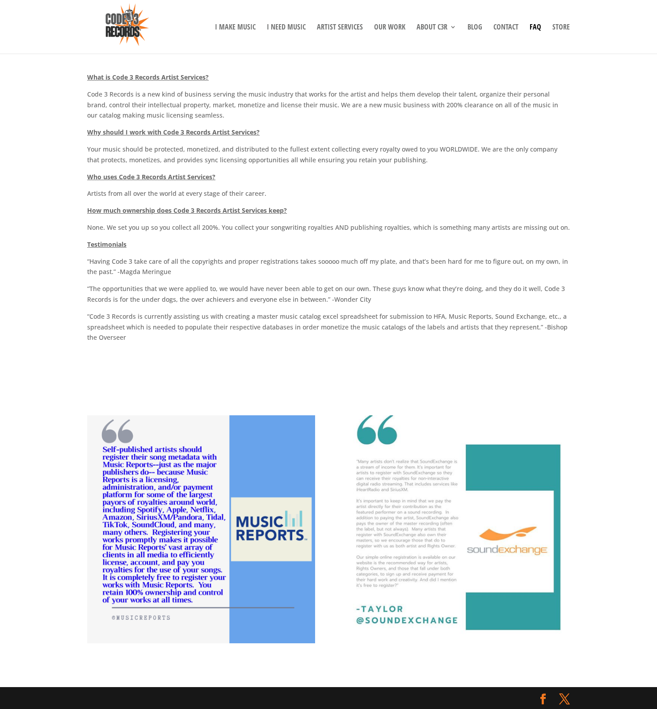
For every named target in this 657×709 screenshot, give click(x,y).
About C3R (432, 28)
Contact (505, 28)
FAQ (535, 28)
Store (561, 28)
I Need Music (286, 28)
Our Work (389, 28)
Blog (474, 28)
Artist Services (340, 28)
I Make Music (235, 28)
